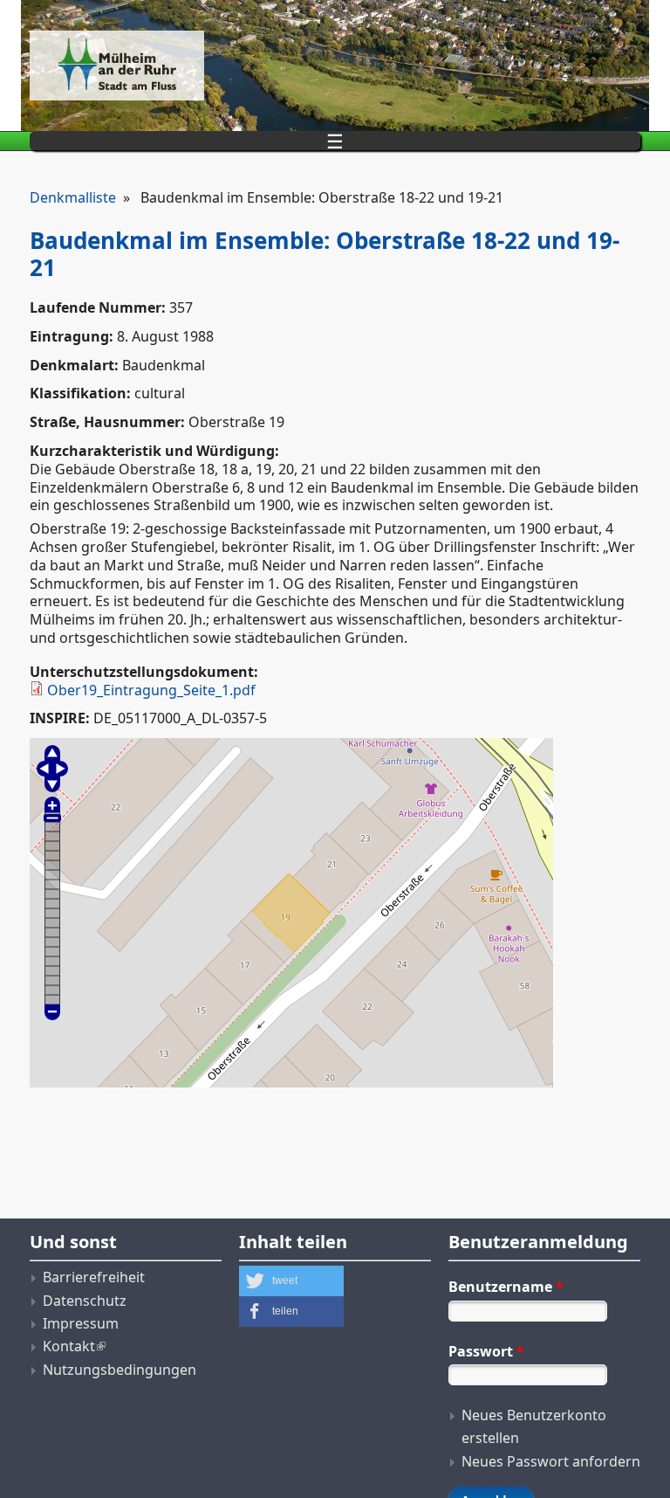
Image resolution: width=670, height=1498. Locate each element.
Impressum (81, 1323)
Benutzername (506, 1286)
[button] (291, 1281)
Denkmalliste (73, 197)
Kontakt (69, 1346)
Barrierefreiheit (94, 1277)
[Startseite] (230, 65)
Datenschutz (84, 1300)
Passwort (486, 1351)
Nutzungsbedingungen (119, 1369)
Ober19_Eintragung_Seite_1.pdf (151, 690)
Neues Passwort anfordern (550, 1461)
